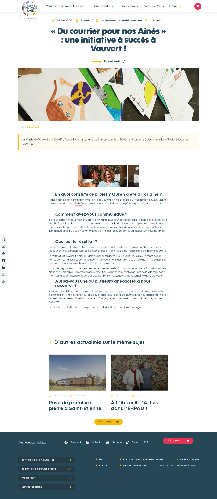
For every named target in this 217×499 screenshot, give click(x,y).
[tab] (67, 6)
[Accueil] (29, 10)
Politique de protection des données (143, 459)
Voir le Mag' (105, 422)
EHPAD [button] (79, 203)
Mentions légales (189, 459)
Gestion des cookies (134, 465)
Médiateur (28, 478)
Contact (103, 465)
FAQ (101, 459)
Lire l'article (127, 390)
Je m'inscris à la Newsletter (38, 460)
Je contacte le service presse (39, 469)
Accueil (22, 127)
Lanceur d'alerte (32, 487)
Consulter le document (72, 390)
